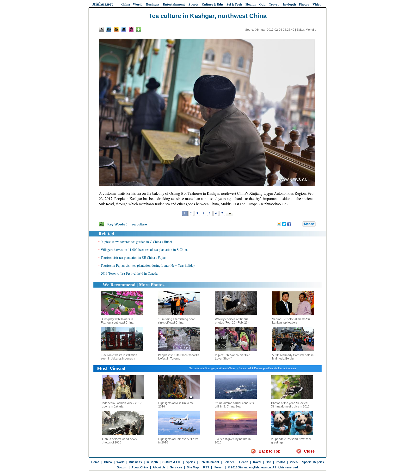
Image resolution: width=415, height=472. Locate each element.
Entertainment (209, 462)
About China (139, 467)
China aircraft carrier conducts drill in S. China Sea (234, 404)
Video (294, 462)
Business (135, 462)
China (108, 462)
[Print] (116, 29)
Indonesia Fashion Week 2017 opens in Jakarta (122, 404)
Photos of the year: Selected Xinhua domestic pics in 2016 (290, 404)
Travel (257, 462)
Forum (218, 467)
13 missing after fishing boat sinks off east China (176, 321)
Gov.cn (121, 467)
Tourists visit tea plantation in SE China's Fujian (133, 257)
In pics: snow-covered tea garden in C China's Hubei (136, 241)
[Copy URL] (123, 29)
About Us (159, 467)
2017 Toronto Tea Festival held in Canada (129, 273)
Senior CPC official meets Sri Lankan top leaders (291, 321)
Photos (280, 462)
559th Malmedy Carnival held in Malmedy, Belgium (293, 357)
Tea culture (138, 224)
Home (95, 462)
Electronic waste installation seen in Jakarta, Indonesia (119, 357)
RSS (206, 467)
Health (243, 462)
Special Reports (313, 462)
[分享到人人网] (298, 224)
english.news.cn (260, 467)
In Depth (152, 462)
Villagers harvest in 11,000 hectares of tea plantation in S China (144, 249)
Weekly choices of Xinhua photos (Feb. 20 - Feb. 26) (232, 321)
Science (229, 462)
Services (176, 467)
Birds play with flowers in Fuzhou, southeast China (117, 321)
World (120, 462)
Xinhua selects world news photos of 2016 (119, 440)
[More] (138, 29)
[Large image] (131, 29)
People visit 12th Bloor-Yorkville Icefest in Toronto (178, 357)
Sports (190, 462)
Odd (268, 462)
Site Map (193, 467)
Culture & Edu (171, 462)
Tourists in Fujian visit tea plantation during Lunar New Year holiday (148, 265)
